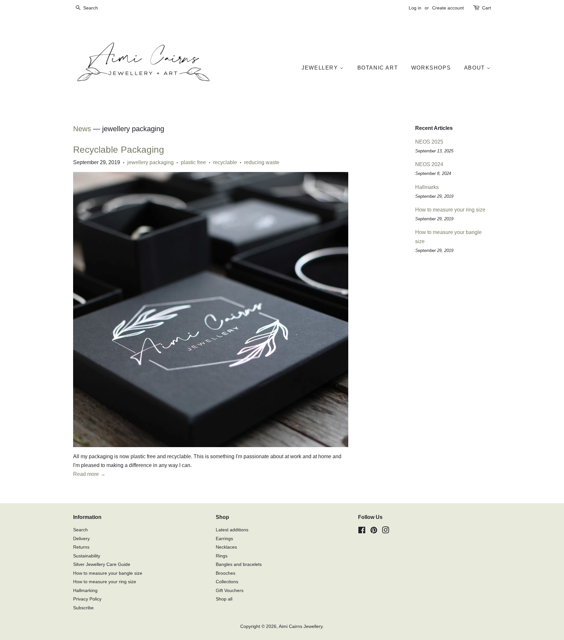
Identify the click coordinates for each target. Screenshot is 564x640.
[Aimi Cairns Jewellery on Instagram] (385, 531)
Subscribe (83, 607)
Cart (486, 7)
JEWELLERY (321, 67)
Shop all (224, 599)
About (475, 67)
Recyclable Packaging (118, 150)
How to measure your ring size (450, 209)
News (82, 129)
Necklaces (226, 547)
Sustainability (86, 556)
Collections (227, 581)
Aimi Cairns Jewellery (300, 626)
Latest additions (232, 529)
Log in (415, 7)
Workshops (431, 67)
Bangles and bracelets (239, 564)
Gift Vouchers (229, 590)
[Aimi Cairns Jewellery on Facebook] (362, 531)
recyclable (225, 162)
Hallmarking (85, 590)
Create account (448, 7)
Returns (81, 547)
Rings (221, 556)
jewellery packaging (150, 162)
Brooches (225, 573)
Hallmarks (427, 187)
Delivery (81, 538)
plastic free (193, 162)
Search (80, 529)
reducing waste (261, 162)
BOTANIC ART (377, 67)
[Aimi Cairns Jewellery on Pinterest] (373, 531)
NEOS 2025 (429, 142)
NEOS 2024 (429, 164)
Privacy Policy (87, 599)
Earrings (224, 538)
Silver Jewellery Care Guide (101, 564)
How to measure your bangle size (107, 573)
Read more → (89, 474)
